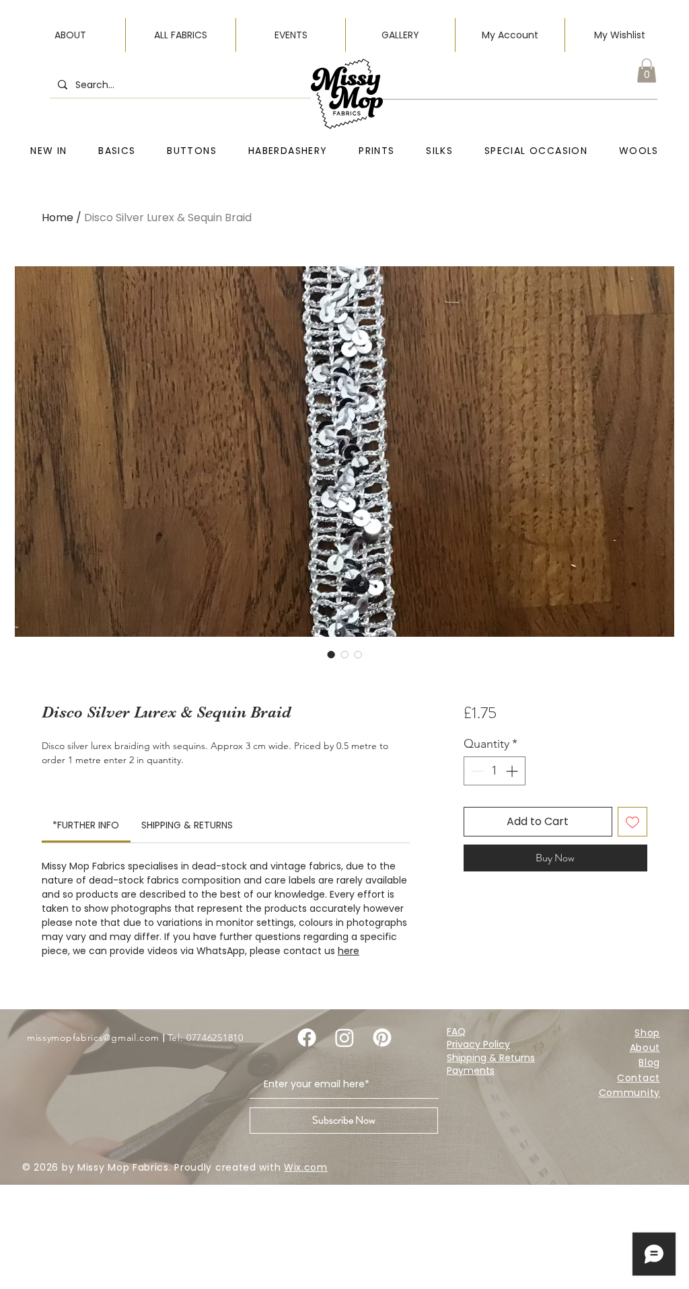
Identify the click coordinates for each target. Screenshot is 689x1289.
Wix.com (306, 1167)
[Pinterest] (382, 1037)
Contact (638, 1078)
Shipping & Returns (491, 1057)
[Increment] (513, 771)
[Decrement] (476, 771)
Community (629, 1092)
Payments (471, 1070)
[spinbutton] (494, 771)
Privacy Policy (478, 1044)
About (645, 1047)
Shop (647, 1033)
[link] (85, 825)
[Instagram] (344, 1037)
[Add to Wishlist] (632, 821)
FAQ (456, 1031)
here (348, 951)
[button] (647, 70)
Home (57, 217)
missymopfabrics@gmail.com (93, 1037)
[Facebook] (307, 1037)
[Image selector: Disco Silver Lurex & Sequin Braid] (331, 654)
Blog (649, 1062)
